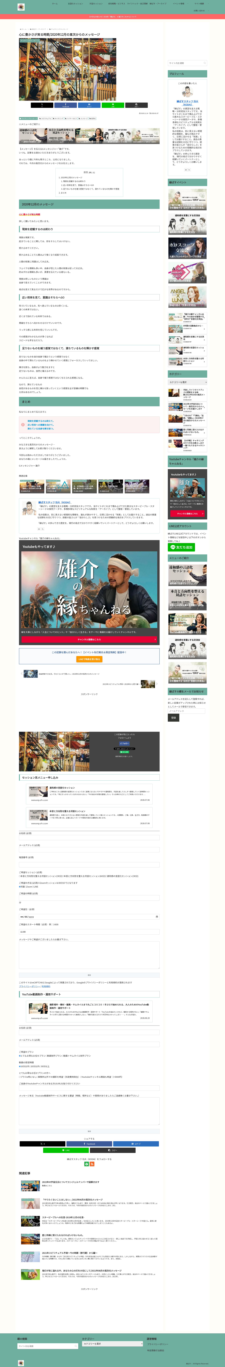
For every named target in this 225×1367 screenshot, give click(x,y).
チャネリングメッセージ (29, 118)
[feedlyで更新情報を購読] (38, 528)
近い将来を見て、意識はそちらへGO (78, 185)
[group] (32, 487)
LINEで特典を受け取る (89, 659)
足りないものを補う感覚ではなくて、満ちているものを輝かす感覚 (91, 188)
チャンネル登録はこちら (89, 639)
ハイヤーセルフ (72, 118)
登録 (173, 717)
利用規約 (46, 986)
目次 (86, 172)
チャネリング (59, 118)
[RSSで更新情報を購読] (42, 528)
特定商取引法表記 (155, 1350)
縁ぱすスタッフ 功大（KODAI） (55, 502)
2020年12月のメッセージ (71, 177)
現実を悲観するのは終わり (74, 181)
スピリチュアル (46, 118)
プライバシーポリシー (29, 986)
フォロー (125, 743)
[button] (136, 105)
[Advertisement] (89, 712)
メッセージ (84, 118)
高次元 (93, 118)
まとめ (63, 192)
